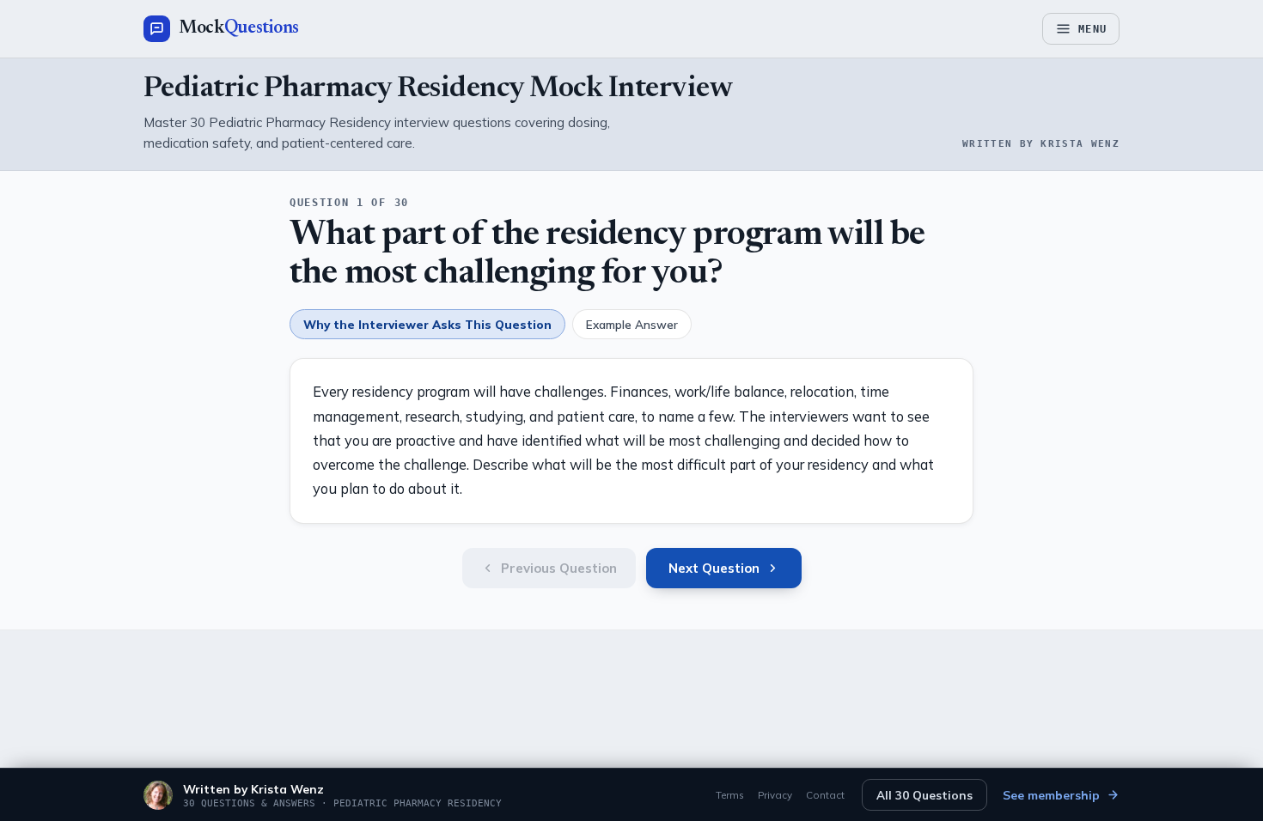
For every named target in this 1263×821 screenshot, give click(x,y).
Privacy (775, 794)
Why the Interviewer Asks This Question (427, 324)
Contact (825, 794)
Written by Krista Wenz (253, 788)
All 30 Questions (924, 795)
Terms (730, 794)
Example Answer (632, 324)
